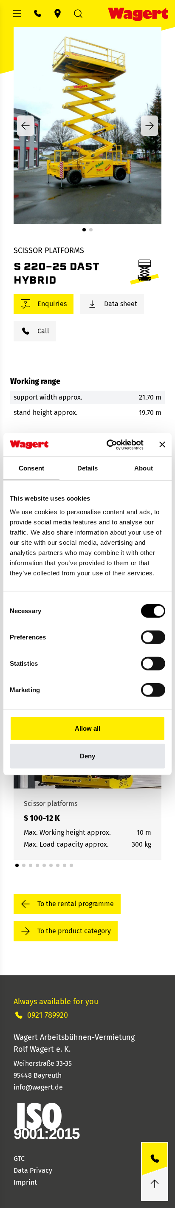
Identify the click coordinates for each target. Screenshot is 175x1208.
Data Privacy (33, 1170)
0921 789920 (47, 1015)
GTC (19, 1158)
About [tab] (143, 468)
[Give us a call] (154, 1159)
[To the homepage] (138, 13)
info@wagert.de (38, 1087)
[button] (84, 229)
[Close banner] (162, 445)
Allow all (87, 728)
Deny (87, 756)
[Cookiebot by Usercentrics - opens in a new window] (108, 444)
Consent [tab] (31, 468)
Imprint (25, 1182)
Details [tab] (87, 468)
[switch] (153, 637)
